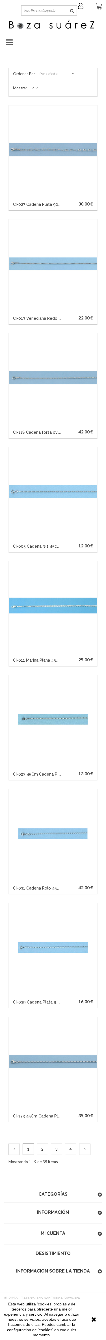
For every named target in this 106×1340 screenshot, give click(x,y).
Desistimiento (53, 1253)
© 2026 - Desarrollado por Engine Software (42, 1297)
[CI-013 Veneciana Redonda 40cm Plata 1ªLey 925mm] (53, 263)
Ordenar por (24, 73)
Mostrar (20, 87)
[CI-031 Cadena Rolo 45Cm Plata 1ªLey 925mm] (53, 833)
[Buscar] (72, 10)
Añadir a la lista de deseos (15, 203)
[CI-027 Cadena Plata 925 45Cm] (53, 149)
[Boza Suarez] (53, 25)
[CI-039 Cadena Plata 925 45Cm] (53, 947)
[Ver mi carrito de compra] (97, 7)
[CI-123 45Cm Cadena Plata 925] (53, 1061)
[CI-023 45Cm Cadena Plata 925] (53, 719)
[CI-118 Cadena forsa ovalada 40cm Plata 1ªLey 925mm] (53, 377)
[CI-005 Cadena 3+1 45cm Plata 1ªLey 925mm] (53, 491)
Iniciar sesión (82, 6)
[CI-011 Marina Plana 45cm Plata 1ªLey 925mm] (53, 605)
